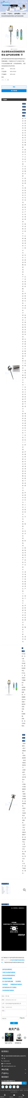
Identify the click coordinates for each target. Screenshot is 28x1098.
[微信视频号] (14, 1086)
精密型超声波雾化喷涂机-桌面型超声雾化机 (5, 1043)
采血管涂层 (5, 984)
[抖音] (17, 1086)
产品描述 (5, 99)
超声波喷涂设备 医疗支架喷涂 (9, 987)
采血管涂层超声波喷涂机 (8, 990)
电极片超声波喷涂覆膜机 (15, 1043)
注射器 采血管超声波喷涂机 (8, 972)
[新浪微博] (2, 1086)
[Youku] (6, 1086)
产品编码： (4, 74)
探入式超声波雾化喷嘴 (7, 981)
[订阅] (24, 1083)
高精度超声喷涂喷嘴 (7, 978)
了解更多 (14, 5)
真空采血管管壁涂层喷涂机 (8, 975)
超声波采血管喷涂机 (7, 969)
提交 (14, 1023)
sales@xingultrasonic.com (9, 1066)
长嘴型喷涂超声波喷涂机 (16, 984)
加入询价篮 (14, 90)
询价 (14, 87)
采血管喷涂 (18, 981)
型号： (3, 68)
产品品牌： (4, 71)
